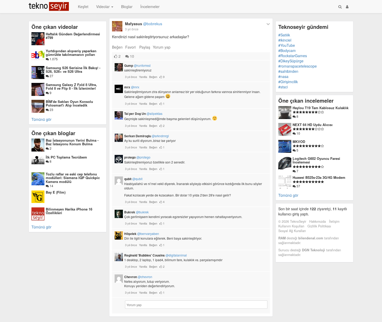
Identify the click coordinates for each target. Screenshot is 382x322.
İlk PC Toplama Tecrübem (66, 157)
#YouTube (286, 45)
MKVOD (299, 141)
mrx (131, 87)
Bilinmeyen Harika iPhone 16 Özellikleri (69, 211)
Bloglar (127, 6)
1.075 (53, 59)
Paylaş (144, 47)
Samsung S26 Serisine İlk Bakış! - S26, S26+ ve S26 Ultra (73, 69)
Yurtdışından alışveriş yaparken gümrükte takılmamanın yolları (71, 52)
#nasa (283, 76)
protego (137, 157)
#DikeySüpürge (291, 60)
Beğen (117, 47)
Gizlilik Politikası (319, 226)
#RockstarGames (292, 55)
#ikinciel (284, 40)
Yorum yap (161, 47)
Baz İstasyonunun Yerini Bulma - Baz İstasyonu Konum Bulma (72, 142)
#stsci (283, 86)
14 (51, 185)
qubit (133, 178)
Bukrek (136, 212)
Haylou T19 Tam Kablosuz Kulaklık (320, 107)
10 (131, 56)
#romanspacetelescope (297, 66)
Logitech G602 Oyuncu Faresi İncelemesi (316, 160)
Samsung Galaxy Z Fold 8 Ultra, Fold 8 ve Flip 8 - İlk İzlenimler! (71, 86)
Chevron (138, 276)
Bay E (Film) (55, 192)
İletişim (334, 221)
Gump (137, 65)
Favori (130, 47)
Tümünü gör (41, 119)
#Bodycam (287, 50)
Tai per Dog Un (143, 113)
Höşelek (141, 233)
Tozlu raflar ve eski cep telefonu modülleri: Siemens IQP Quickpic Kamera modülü (73, 178)
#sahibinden (288, 71)
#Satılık (284, 34)
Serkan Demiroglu (146, 136)
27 (51, 76)
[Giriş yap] (347, 6)
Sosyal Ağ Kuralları (292, 230)
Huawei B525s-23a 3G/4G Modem (319, 177)
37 (298, 186)
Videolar (103, 6)
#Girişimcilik (288, 81)
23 (51, 109)
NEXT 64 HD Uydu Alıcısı (313, 124)
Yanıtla (143, 77)
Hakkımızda (317, 221)
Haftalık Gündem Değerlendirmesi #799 (73, 35)
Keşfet (83, 6)
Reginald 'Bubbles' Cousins (155, 255)
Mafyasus (143, 23)
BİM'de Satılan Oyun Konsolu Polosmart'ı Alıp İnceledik (69, 103)
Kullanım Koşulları (291, 226)
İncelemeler (150, 6)
